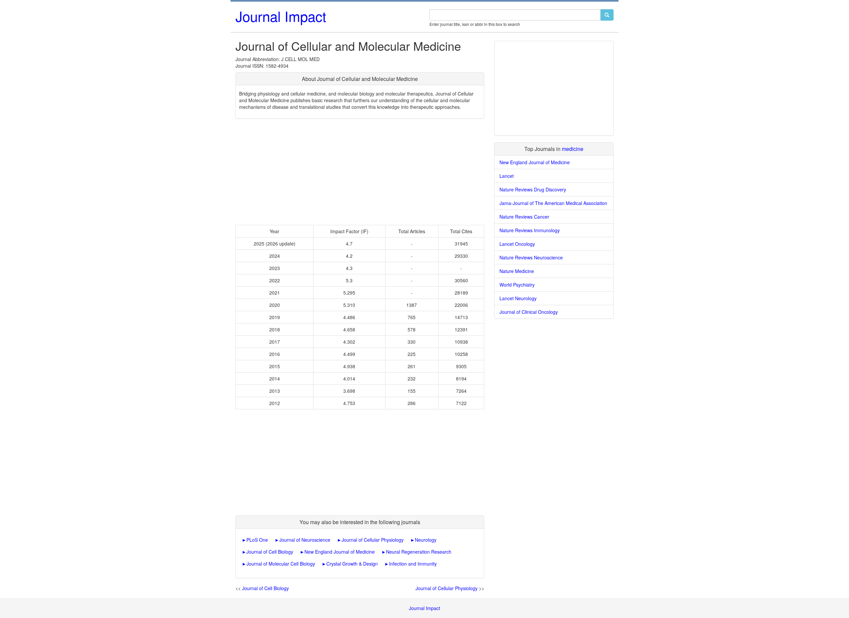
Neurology (425, 539)
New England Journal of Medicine (339, 551)
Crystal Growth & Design (352, 563)
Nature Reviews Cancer (524, 216)
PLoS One (257, 539)
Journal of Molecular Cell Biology (280, 563)
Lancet (506, 175)
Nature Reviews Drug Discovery (532, 189)
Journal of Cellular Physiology (373, 539)
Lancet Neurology (518, 298)
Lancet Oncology (517, 243)
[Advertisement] (359, 171)
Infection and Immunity (413, 563)
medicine (572, 149)
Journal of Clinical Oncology (528, 312)
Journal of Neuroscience (304, 539)
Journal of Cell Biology (269, 551)
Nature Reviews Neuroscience (531, 257)
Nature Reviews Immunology (529, 230)
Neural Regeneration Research (418, 551)
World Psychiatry (517, 284)
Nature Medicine (516, 271)
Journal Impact (280, 16)
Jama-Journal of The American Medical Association (553, 203)
